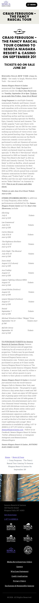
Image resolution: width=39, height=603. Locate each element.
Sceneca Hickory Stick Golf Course (28, 538)
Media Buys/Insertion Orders (19, 562)
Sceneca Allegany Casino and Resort (11, 538)
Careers (26, 566)
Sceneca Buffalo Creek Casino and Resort (28, 526)
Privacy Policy (19, 581)
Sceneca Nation (28, 550)
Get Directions (10, 515)
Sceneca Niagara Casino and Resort (11, 526)
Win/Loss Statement (19, 571)
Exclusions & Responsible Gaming (19, 586)
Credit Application (23, 576)
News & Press (18, 457)
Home (7, 457)
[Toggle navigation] (31, 5)
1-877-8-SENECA (11, 519)
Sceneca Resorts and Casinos (11, 550)
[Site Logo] (6, 4)
